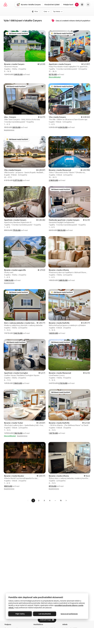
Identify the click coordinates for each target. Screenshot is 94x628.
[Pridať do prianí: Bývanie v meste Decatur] (42, 445)
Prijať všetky (20, 614)
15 (61, 500)
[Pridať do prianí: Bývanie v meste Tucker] (42, 392)
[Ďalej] (66, 500)
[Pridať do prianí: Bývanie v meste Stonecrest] (87, 139)
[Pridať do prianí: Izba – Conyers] (42, 86)
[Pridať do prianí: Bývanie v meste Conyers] (42, 33)
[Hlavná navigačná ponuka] (88, 4)
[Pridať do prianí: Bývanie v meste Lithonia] (87, 239)
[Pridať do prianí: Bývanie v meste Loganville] (42, 239)
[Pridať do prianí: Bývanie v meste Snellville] (87, 292)
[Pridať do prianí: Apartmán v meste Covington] (42, 342)
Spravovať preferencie (69, 614)
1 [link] (33, 500)
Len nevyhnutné (45, 614)
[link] (28, 500)
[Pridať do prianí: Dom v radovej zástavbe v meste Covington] (42, 292)
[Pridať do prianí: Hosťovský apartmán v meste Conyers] (87, 189)
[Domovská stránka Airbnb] (5, 4)
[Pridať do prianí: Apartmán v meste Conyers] (87, 33)
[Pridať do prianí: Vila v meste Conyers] (87, 86)
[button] (18, 74)
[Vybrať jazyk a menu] (82, 4)
